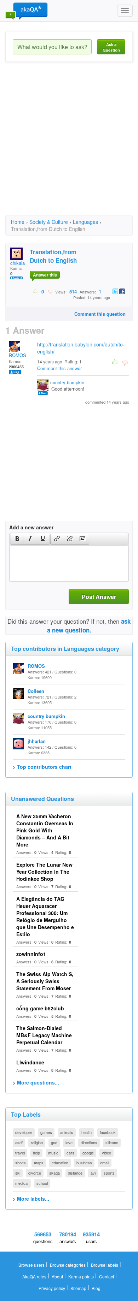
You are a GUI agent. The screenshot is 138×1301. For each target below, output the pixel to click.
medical (21, 1183)
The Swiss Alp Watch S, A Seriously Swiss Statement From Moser (44, 981)
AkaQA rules (34, 1276)
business (84, 1162)
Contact (106, 1276)
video (106, 1153)
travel (20, 1153)
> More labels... (31, 1198)
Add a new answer (31, 527)
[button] (17, 539)
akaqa (54, 1173)
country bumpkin (67, 382)
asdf (19, 1142)
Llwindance (30, 1062)
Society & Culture (48, 221)
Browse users (31, 1265)
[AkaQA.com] (26, 10)
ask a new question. (89, 625)
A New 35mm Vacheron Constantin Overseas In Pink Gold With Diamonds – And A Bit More (44, 830)
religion (37, 1142)
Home (17, 221)
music (53, 1153)
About (57, 1276)
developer (23, 1132)
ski (17, 1173)
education (60, 1162)
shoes (20, 1162)
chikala (17, 263)
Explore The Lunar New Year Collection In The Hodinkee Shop (44, 871)
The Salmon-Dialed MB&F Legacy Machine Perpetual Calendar (44, 1035)
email (104, 1162)
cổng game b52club (40, 1008)
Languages (85, 221)
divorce (34, 1173)
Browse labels (104, 1265)
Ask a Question (111, 47)
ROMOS (17, 355)
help (36, 1153)
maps (39, 1162)
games (46, 1132)
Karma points (81, 1276)
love (69, 1142)
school (42, 1183)
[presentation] (17, 539)
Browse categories (68, 1265)
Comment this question (100, 313)
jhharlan (37, 741)
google (88, 1153)
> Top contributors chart (42, 766)
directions (89, 1142)
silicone (111, 1142)
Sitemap (78, 1288)
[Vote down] (50, 291)
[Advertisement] (69, 145)
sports (109, 1173)
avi (93, 1173)
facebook (108, 1132)
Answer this (45, 275)
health (86, 1132)
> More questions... (36, 1082)
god (54, 1142)
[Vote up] (36, 291)
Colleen (36, 691)
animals (66, 1132)
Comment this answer (59, 368)
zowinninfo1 (31, 953)
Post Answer (99, 597)
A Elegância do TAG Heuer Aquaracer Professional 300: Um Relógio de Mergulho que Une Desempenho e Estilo (45, 916)
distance (75, 1173)
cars (70, 1153)
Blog (96, 1288)
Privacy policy (52, 1288)
